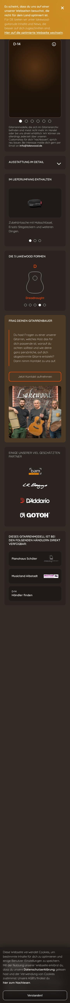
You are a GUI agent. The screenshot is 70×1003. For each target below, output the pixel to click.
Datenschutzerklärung (39, 969)
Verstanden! (35, 995)
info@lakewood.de (31, 145)
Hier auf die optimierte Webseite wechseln (33, 32)
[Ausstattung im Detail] (54, 44)
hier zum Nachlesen (16, 982)
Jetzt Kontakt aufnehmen (35, 376)
